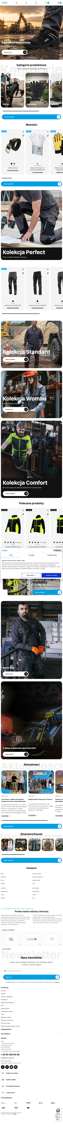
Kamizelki (3, 888)
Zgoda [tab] (11, 555)
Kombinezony (4, 891)
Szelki (2, 894)
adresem (57, 982)
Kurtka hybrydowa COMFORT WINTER (37, 548)
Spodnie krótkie (36, 880)
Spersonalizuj (30, 575)
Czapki (34, 894)
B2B (2, 1005)
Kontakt (3, 993)
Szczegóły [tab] (31, 555)
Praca (2, 1014)
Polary (2, 880)
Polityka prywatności (7, 1020)
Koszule (3, 898)
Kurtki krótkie (35, 891)
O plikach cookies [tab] (52, 555)
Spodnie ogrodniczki (37, 877)
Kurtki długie (35, 888)
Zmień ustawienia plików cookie (10, 1026)
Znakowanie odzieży (7, 1011)
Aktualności (4, 999)
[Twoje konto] (36, 3)
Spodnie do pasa (36, 873)
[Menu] (16, 3)
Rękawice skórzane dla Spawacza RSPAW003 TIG (37, 169)
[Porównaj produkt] (23, 135)
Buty (33, 898)
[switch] (57, 1119)
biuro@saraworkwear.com (7, 1057)
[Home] (4, 2)
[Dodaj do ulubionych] (23, 132)
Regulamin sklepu (6, 1017)
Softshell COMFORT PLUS (12, 547)
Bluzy (2, 873)
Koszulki (3, 883)
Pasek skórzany (13, 168)
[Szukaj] (26, 3)
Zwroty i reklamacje (6, 996)
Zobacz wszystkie (9, 117)
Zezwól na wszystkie (51, 575)
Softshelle (3, 877)
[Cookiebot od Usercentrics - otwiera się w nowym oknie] (54, 550)
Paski (33, 883)
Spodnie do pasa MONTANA (13, 305)
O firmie (3, 991)
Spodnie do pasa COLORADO (37, 305)
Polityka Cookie (5, 1023)
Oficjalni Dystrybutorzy (7, 1002)
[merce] (14, 1114)
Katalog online (5, 1008)
